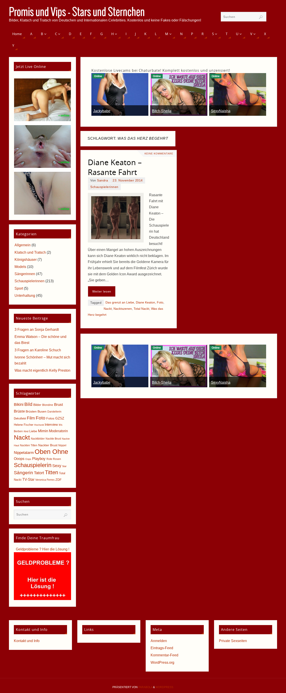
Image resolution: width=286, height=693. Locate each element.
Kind (26, 431)
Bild (28, 404)
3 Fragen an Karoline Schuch (38, 350)
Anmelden (159, 641)
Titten (51, 472)
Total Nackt (141, 308)
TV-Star (28, 479)
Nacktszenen (123, 308)
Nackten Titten (28, 445)
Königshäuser (26, 259)
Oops (28, 459)
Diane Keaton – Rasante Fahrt (115, 167)
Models (20, 267)
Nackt (108, 308)
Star (64, 466)
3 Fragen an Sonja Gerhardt (37, 329)
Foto (160, 302)
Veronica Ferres (45, 479)
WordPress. (165, 687)
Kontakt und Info (27, 641)
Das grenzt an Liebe (119, 302)
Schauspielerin (32, 465)
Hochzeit (39, 424)
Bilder (37, 405)
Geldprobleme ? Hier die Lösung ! (42, 549)
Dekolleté (20, 418)
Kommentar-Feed (164, 655)
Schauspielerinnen (104, 187)
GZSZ (59, 418)
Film (31, 418)
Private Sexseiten (233, 641)
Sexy (56, 465)
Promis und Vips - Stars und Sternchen (77, 12)
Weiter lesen (101, 291)
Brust (58, 404)
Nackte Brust (53, 438)
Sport (19, 288)
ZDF (58, 479)
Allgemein (23, 245)
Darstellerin (54, 411)
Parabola (145, 687)
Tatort (39, 473)
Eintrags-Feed (162, 648)
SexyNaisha (220, 111)
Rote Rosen (53, 459)
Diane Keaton (145, 302)
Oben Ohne (51, 451)
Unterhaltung (25, 295)
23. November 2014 (128, 180)
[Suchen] (261, 17)
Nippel (62, 445)
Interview (51, 424)
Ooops (19, 459)
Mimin (43, 431)
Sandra (102, 180)
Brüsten (31, 411)
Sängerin (23, 472)
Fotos (50, 418)
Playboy (39, 459)
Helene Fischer (23, 424)
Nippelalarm (24, 453)
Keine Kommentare (159, 153)
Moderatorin (58, 431)
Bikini (18, 404)
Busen (42, 411)
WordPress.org (162, 662)
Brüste (19, 411)
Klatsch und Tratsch (30, 252)
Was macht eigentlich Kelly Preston (42, 370)
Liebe (33, 431)
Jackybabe (101, 111)
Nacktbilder (38, 438)
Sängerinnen (25, 274)
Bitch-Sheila (161, 111)
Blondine (47, 405)
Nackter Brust (47, 445)
